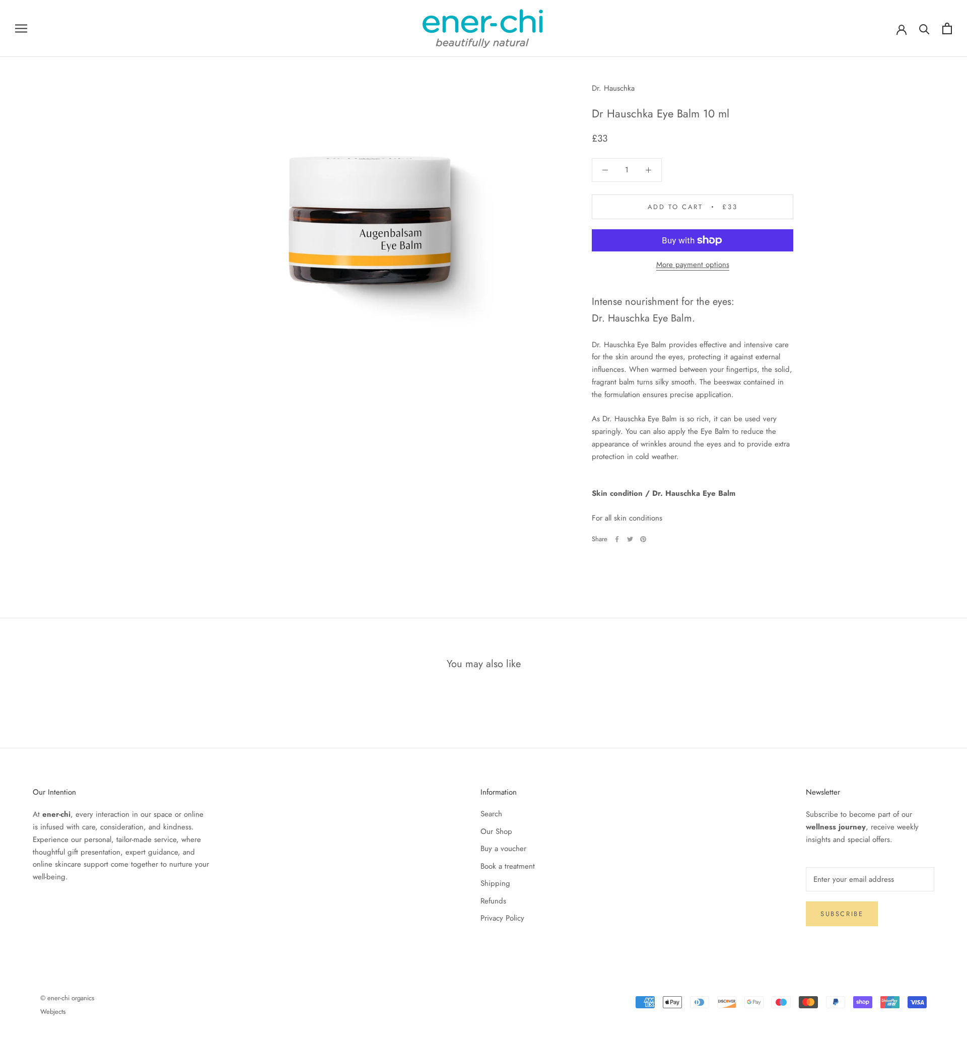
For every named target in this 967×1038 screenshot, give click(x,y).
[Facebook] (617, 539)
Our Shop (496, 831)
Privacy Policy (502, 918)
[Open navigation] (21, 28)
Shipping (495, 883)
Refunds (493, 900)
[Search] (924, 28)
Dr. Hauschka (613, 88)
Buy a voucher (503, 848)
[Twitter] (630, 539)
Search (491, 813)
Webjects (52, 1011)
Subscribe (841, 914)
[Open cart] (947, 28)
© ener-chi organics (67, 998)
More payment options (692, 264)
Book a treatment (507, 866)
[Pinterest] (643, 539)
